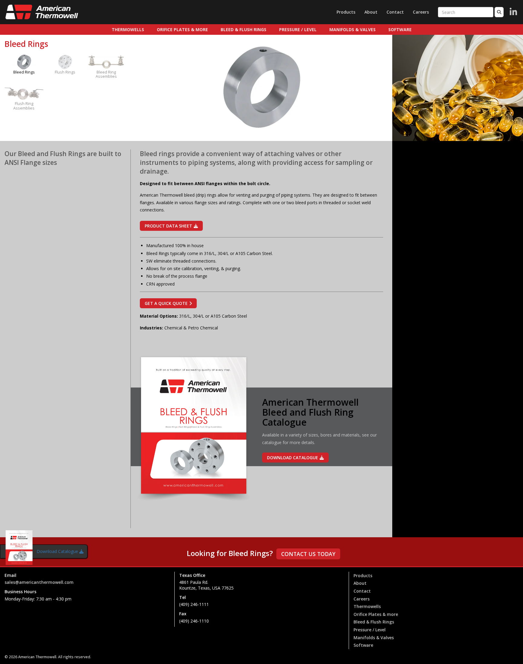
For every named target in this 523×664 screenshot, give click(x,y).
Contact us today (308, 554)
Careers (421, 12)
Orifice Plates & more (182, 29)
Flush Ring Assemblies (24, 105)
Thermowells (128, 29)
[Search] (499, 12)
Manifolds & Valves (352, 29)
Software (400, 29)
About (370, 12)
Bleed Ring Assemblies (106, 74)
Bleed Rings (24, 72)
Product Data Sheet (168, 226)
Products (346, 12)
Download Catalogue (57, 551)
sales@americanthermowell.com (39, 582)
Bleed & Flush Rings (243, 29)
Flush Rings (65, 72)
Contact (395, 12)
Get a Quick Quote (166, 303)
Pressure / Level (298, 29)
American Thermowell (37, 656)
